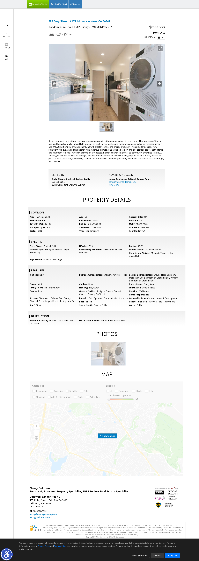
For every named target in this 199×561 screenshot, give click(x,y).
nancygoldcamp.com (40, 517)
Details (6, 36)
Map (6, 59)
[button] (6, 554)
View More (114, 184)
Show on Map (109, 436)
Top (6, 25)
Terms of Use (60, 546)
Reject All (157, 555)
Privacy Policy (44, 546)
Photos (6, 48)
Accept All (172, 555)
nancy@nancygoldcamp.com (122, 181)
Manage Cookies (139, 555)
